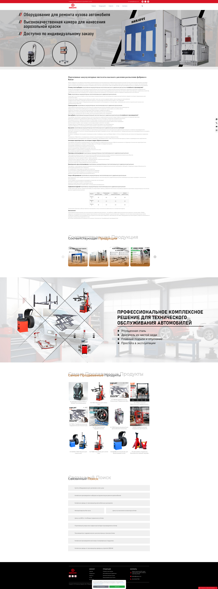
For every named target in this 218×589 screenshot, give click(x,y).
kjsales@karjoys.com (134, 1)
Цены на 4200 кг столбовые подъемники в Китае (89, 518)
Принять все (117, 586)
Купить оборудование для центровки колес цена (89, 488)
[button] (155, 256)
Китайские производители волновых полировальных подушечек (94, 540)
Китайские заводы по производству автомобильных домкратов (94, 503)
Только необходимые (101, 586)
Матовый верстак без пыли (83, 510)
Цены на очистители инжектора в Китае (124, 510)
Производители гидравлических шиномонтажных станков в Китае (95, 533)
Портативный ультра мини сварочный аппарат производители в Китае (96, 525)
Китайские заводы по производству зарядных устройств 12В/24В (94, 548)
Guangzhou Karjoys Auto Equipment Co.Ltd (80, 1)
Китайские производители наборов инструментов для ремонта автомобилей (98, 495)
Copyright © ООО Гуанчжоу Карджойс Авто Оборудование (81, 583)
